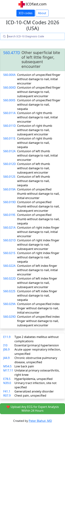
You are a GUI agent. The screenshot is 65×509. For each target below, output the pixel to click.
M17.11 (8, 370)
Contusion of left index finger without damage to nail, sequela (37, 295)
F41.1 (6, 391)
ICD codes (25, 13)
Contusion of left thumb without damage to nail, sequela (33, 181)
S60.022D (9, 278)
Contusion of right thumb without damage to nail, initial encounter (37, 117)
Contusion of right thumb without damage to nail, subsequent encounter (34, 130)
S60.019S (9, 215)
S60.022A (9, 266)
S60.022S (9, 291)
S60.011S (9, 138)
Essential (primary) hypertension (36, 345)
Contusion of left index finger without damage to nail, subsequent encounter (37, 282)
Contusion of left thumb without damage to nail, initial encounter (37, 155)
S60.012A (9, 151)
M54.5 (7, 366)
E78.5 (6, 379)
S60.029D (9, 317)
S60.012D (9, 164)
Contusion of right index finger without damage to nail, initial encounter (38, 232)
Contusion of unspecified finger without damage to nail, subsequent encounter (38, 92)
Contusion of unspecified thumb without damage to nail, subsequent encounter (38, 206)
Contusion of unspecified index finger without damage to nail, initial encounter (38, 308)
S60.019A (9, 189)
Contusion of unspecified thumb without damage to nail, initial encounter (38, 193)
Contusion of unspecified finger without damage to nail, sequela (38, 104)
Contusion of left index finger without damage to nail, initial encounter (37, 270)
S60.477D (11, 52)
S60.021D (9, 240)
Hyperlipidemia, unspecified (33, 379)
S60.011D (9, 126)
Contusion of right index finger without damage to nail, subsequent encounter (38, 244)
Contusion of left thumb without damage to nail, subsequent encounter (33, 168)
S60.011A (9, 113)
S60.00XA (9, 75)
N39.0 (7, 383)
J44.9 (6, 358)
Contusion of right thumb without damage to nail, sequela (34, 142)
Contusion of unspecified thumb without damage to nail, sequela (38, 219)
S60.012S (9, 177)
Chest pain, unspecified (30, 395)
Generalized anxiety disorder (34, 391)
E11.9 (6, 337)
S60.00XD (9, 87)
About (42, 13)
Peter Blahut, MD (40, 421)
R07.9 (7, 395)
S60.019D (9, 202)
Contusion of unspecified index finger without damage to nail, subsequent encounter (38, 321)
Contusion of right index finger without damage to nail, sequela (38, 257)
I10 (5, 345)
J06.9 (6, 349)
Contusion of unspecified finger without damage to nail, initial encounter (38, 79)
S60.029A (9, 304)
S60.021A (9, 227)
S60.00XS (9, 100)
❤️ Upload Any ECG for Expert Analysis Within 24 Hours (32, 409)
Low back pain (24, 366)
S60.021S (9, 253)
